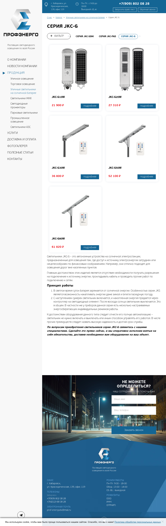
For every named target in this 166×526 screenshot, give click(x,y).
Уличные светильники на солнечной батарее (23, 91)
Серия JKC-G (128, 36)
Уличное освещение (22, 79)
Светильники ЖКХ (21, 98)
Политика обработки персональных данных (137, 522)
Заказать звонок (133, 430)
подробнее (89, 106)
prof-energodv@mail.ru (59, 510)
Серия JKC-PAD (107, 36)
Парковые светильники (24, 113)
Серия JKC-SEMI (85, 36)
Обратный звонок (147, 10)
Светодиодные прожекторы (19, 106)
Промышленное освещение (20, 120)
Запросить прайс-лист (125, 10)
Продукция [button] (15, 73)
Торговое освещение (23, 84)
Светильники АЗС (21, 127)
